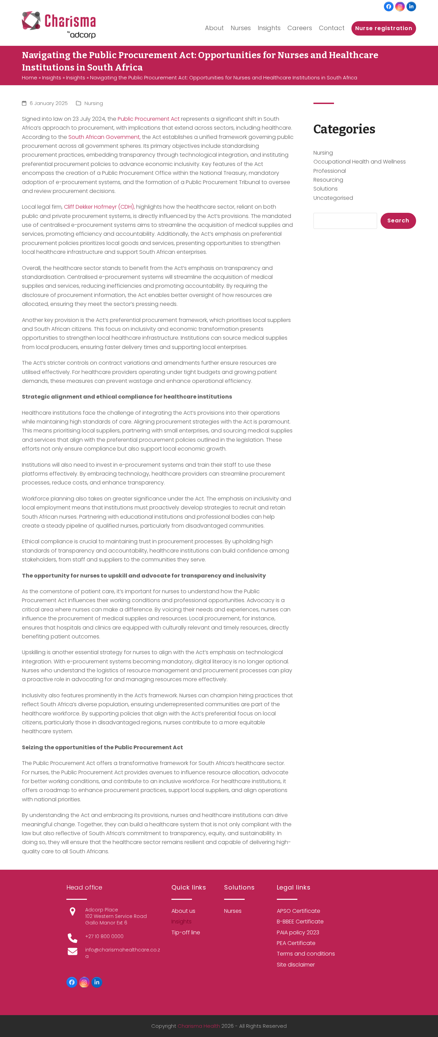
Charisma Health (199, 1026)
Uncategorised (333, 198)
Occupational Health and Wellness (359, 162)
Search (398, 220)
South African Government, (104, 137)
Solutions (325, 189)
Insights (51, 77)
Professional (329, 171)
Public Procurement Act (149, 119)
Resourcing (328, 180)
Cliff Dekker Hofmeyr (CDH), (99, 207)
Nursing (94, 103)
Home (29, 77)
